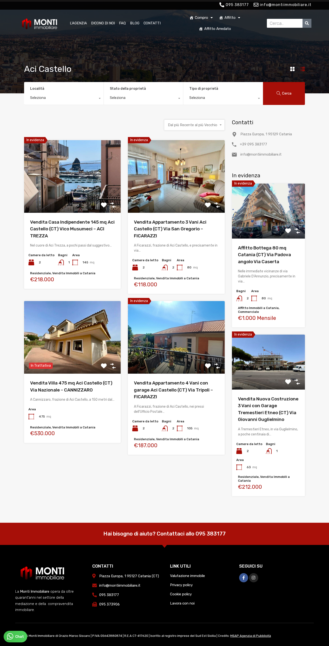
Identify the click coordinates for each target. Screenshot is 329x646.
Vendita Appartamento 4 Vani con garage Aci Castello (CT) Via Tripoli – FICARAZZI (173, 389)
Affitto (230, 17)
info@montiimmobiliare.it (261, 154)
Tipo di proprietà (203, 89)
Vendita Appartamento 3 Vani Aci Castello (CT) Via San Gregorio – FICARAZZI (170, 229)
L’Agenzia (78, 23)
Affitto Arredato (217, 29)
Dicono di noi (103, 23)
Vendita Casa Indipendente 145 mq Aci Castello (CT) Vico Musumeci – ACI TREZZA (72, 229)
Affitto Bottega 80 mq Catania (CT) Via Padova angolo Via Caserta (264, 254)
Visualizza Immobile (268, 228)
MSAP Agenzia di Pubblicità (250, 636)
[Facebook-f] (243, 577)
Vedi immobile (72, 198)
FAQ (122, 23)
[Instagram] (253, 577)
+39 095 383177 (253, 144)
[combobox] (64, 99)
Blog (134, 23)
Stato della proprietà (128, 89)
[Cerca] (307, 23)
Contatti (152, 23)
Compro (201, 17)
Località (37, 89)
